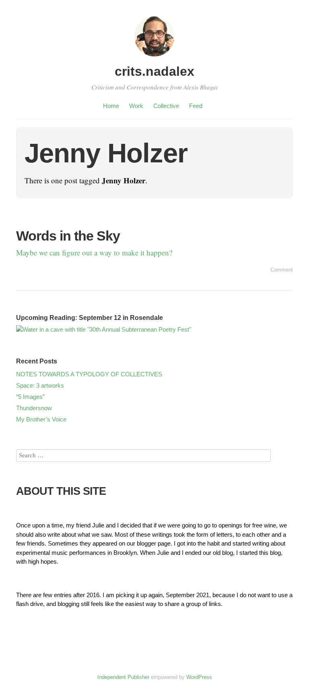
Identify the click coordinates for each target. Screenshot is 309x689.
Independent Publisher (123, 677)
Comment (281, 270)
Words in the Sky (68, 235)
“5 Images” (30, 396)
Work (136, 105)
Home (111, 105)
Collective (166, 105)
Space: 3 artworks (40, 385)
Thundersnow (34, 408)
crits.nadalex (154, 71)
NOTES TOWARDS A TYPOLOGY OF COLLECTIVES (89, 374)
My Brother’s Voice (41, 419)
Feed (195, 105)
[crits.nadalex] (154, 57)
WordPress (199, 677)
